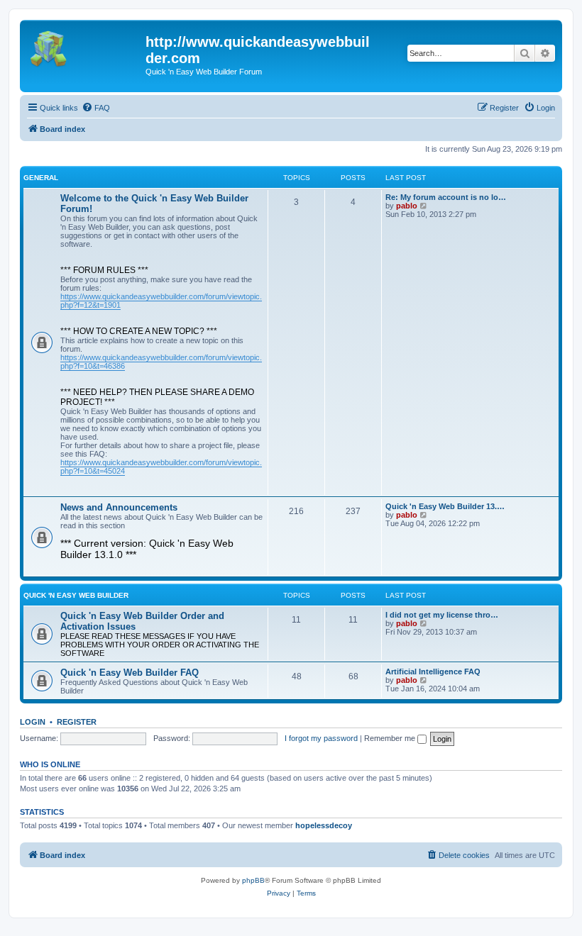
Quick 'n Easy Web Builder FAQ (129, 672)
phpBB (253, 880)
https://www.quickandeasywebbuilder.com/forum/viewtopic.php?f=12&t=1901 (161, 300)
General (40, 178)
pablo (406, 205)
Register (77, 722)
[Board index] (84, 46)
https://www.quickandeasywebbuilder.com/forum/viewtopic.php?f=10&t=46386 (161, 361)
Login (32, 722)
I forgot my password (321, 738)
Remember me (390, 738)
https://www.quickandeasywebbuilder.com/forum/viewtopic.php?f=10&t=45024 (161, 466)
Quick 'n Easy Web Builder (75, 595)
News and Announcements (118, 507)
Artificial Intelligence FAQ (433, 671)
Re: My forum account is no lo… (445, 197)
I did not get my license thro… (441, 615)
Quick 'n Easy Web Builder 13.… (445, 506)
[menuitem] (96, 107)
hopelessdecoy (323, 825)
